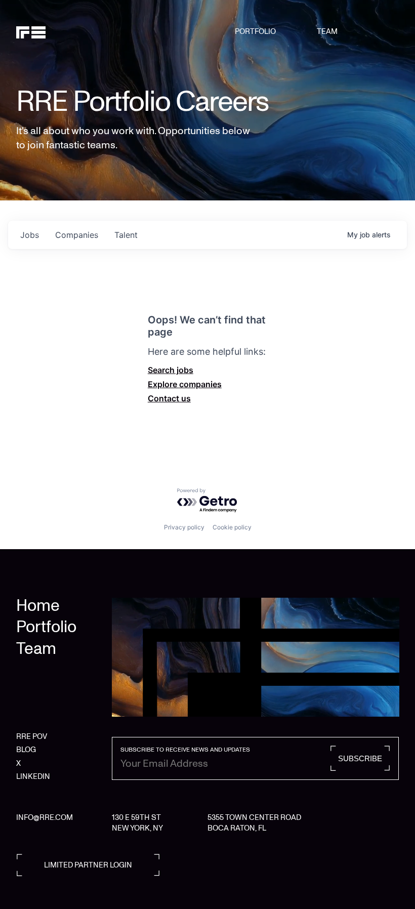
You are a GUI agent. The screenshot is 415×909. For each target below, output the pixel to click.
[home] (43, 31)
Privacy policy (184, 527)
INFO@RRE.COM (44, 817)
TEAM (327, 31)
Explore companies (185, 384)
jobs (29, 235)
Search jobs (170, 370)
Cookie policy (232, 527)
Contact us (169, 398)
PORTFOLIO (255, 31)
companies (76, 235)
